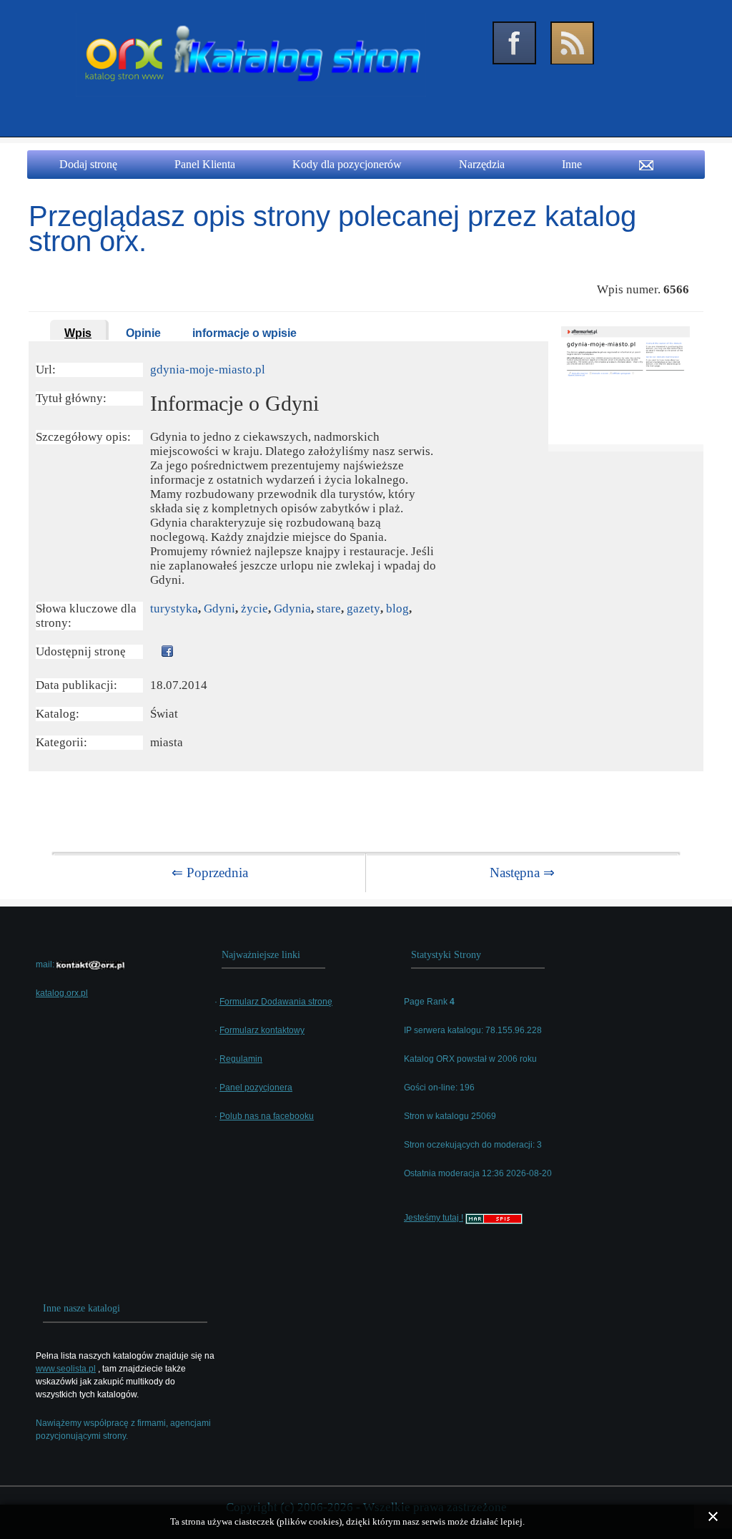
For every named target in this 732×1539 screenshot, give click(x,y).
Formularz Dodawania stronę (275, 1002)
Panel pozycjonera (255, 1088)
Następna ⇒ (522, 872)
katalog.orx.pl (62, 993)
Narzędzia (482, 164)
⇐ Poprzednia (210, 872)
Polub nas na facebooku (266, 1116)
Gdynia (292, 608)
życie (254, 608)
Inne (572, 164)
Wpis (78, 333)
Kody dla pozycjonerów (347, 164)
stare (329, 608)
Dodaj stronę (88, 164)
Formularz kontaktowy (262, 1030)
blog (397, 608)
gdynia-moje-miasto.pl (207, 369)
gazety (363, 608)
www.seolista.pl (66, 1369)
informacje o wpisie (244, 333)
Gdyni (219, 608)
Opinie (143, 333)
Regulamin (240, 1059)
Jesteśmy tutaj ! (433, 1218)
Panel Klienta (204, 164)
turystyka (174, 608)
